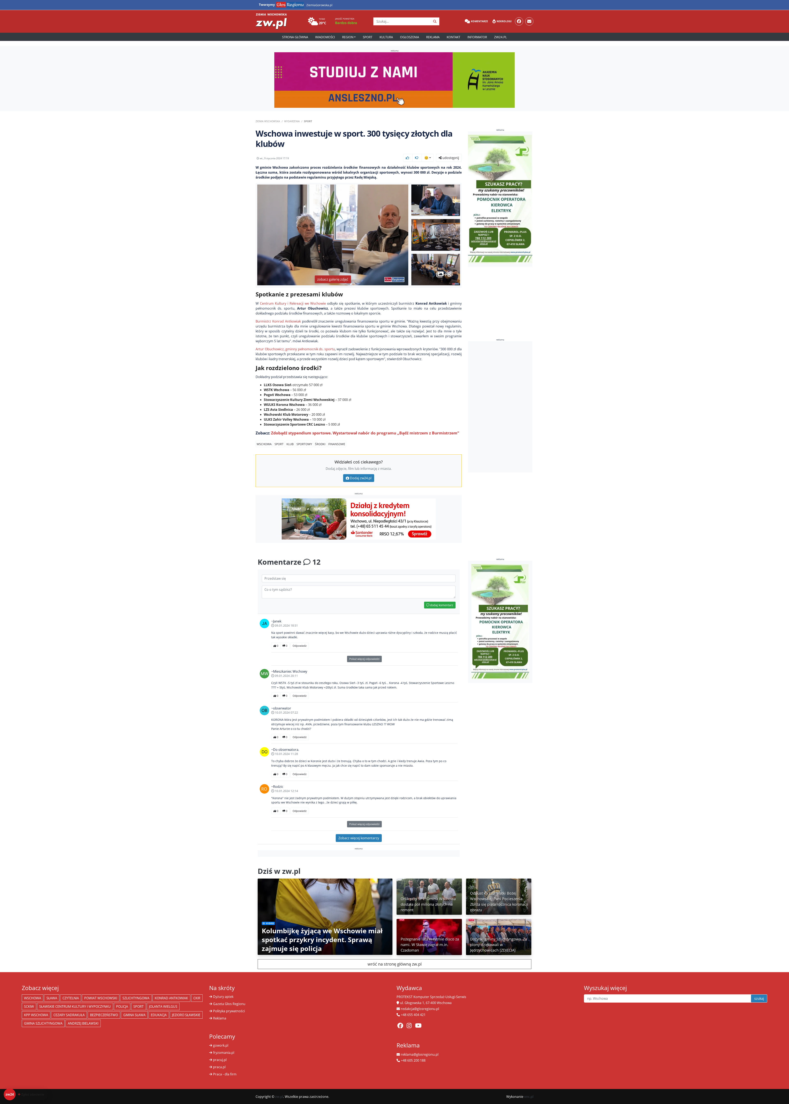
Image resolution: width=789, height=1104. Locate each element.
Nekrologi (504, 21)
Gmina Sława (134, 1015)
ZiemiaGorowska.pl (319, 5)
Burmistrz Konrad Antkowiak (278, 321)
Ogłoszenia (409, 37)
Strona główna (295, 37)
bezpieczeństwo (104, 1015)
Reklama (432, 37)
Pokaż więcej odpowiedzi (364, 659)
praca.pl (219, 1067)
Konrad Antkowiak (171, 998)
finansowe (336, 444)
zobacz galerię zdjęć (332, 279)
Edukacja (159, 1015)
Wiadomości (325, 37)
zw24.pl (500, 37)
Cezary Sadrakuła (69, 1015)
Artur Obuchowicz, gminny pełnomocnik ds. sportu (295, 349)
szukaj (759, 998)
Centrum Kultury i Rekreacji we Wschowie (293, 303)
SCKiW (29, 1006)
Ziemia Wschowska (268, 121)
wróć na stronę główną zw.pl (395, 964)
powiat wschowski (100, 998)
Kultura (386, 37)
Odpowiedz (300, 646)
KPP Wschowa (36, 1015)
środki (320, 444)
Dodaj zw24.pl (360, 478)
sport (279, 444)
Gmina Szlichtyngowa (43, 1023)
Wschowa (264, 444)
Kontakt (453, 37)
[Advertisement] (500, 407)
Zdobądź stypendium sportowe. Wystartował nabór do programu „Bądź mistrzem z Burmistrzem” (365, 432)
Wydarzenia (292, 121)
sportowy (304, 444)
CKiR (196, 998)
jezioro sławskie (186, 1015)
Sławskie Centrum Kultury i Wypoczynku (75, 1006)
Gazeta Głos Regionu (229, 1004)
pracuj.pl (220, 1060)
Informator (477, 37)
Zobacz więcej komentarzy (358, 838)
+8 (447, 274)
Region (347, 37)
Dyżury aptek (223, 996)
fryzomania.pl (223, 1052)
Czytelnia (70, 998)
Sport (367, 37)
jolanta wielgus (163, 1006)
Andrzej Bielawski (83, 1023)
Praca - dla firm (224, 1074)
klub (290, 444)
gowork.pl (220, 1045)
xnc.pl (528, 1096)
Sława (51, 998)
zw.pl (279, 1096)
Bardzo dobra (346, 23)
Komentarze (479, 21)
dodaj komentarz (441, 605)
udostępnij (450, 158)
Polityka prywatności (229, 1011)
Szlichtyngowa (135, 998)
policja (122, 1006)
